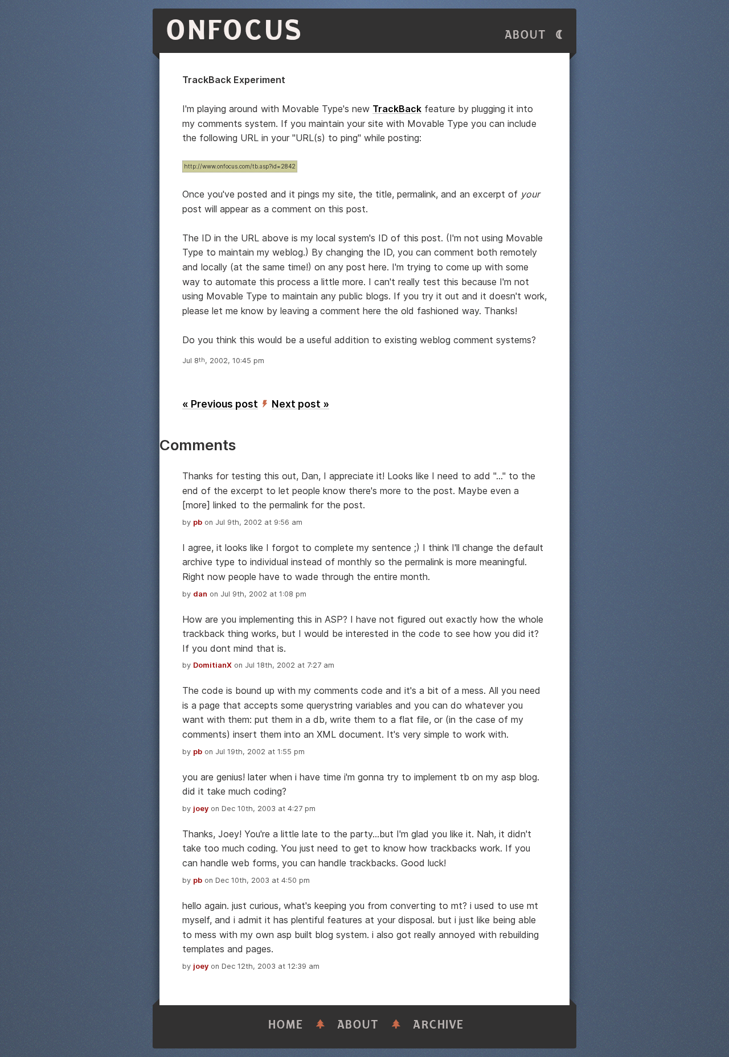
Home (286, 1025)
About (526, 35)
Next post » (300, 404)
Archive (438, 1025)
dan (200, 594)
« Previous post (220, 404)
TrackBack (396, 108)
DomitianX (212, 665)
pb (197, 522)
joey (200, 808)
